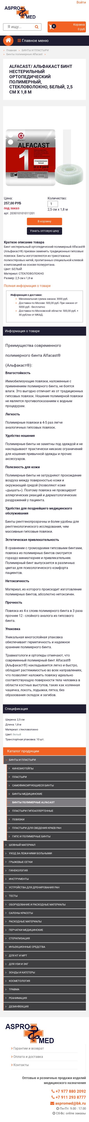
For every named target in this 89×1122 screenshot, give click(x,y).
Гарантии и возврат (28, 1048)
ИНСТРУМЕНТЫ (19, 878)
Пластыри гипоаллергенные (32, 810)
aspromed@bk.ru (70, 1103)
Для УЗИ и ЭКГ (18, 964)
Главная (11, 50)
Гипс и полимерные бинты (31, 836)
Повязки (18, 819)
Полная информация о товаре (27, 286)
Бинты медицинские (27, 793)
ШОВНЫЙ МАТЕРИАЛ (22, 844)
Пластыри (19, 776)
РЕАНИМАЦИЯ (18, 998)
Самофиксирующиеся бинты (33, 785)
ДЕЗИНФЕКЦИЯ (19, 1006)
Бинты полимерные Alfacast (24, 54)
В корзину (44, 221)
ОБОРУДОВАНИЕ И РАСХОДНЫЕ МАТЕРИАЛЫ (37, 904)
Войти (81, 2)
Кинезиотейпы (23, 768)
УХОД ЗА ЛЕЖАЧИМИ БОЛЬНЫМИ (30, 853)
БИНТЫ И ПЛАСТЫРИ (35, 50)
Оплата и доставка (28, 1057)
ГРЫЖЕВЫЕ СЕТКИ (20, 862)
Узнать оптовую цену (44, 231)
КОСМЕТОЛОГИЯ (19, 980)
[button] (52, 41)
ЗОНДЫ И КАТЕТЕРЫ (22, 972)
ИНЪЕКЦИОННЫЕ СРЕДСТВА (27, 946)
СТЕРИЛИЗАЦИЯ (19, 938)
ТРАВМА (14, 989)
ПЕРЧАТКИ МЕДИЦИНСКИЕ (26, 929)
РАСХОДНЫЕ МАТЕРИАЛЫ (25, 921)
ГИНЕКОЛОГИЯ (18, 870)
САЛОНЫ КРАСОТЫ (21, 913)
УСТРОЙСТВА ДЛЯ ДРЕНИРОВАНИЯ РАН (34, 887)
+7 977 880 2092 (70, 1091)
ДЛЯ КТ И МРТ (18, 955)
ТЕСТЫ (13, 895)
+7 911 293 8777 (70, 1097)
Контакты (21, 1065)
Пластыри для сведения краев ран (36, 827)
